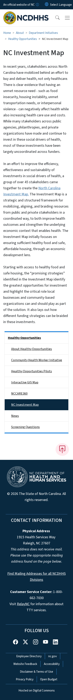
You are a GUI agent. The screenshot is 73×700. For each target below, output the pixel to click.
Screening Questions (25, 427)
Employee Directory (29, 656)
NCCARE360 (19, 393)
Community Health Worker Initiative (36, 360)
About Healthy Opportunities (31, 349)
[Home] (26, 14)
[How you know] (37, 5)
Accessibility (52, 664)
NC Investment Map (25, 404)
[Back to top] (62, 449)
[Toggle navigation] (67, 18)
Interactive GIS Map (24, 382)
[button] (55, 18)
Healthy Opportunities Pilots (31, 371)
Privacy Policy (24, 679)
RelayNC (23, 604)
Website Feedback (25, 664)
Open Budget (48, 679)
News (15, 416)
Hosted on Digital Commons (36, 690)
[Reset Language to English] (46, 5)
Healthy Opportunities (22, 39)
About (20, 33)
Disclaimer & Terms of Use (36, 671)
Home (7, 33)
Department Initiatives (43, 33)
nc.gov (52, 656)
